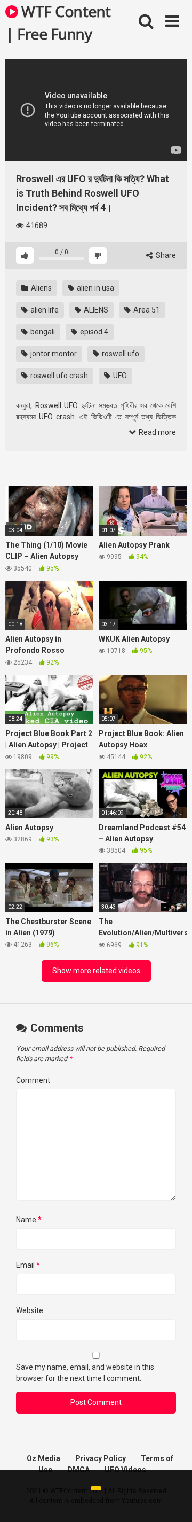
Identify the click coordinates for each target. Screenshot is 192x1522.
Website (29, 1310)
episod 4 (93, 331)
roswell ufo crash (58, 375)
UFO (119, 375)
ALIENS (95, 310)
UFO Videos (125, 1469)
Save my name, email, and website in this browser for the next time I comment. (85, 1373)
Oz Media (43, 1458)
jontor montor (53, 353)
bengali (42, 331)
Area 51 (146, 310)
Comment (33, 1080)
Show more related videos (96, 970)
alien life (44, 310)
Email (28, 1265)
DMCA (78, 1469)
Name (29, 1219)
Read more (156, 432)
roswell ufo (119, 353)
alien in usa (94, 288)
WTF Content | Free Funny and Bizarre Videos (58, 22)
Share (165, 255)
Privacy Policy (100, 1458)
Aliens (40, 288)
